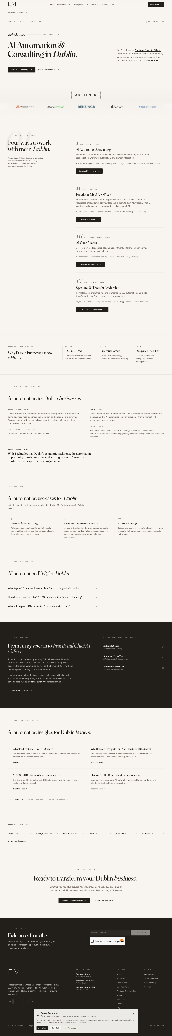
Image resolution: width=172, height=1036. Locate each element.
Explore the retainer (87, 219)
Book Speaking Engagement (90, 309)
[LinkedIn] (10, 1001)
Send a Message (150, 983)
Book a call (154, 5)
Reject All (55, 1028)
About (51, 5)
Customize (71, 1028)
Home (12, 12)
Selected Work (123, 987)
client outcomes (38, 681)
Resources (121, 999)
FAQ (113, 5)
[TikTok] (32, 1001)
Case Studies (93, 5)
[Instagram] (27, 1001)
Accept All (42, 1028)
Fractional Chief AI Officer (148, 50)
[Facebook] (21, 1001)
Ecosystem (78, 5)
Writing (105, 5)
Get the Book (149, 987)
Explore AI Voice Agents (88, 264)
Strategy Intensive (151, 978)
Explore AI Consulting (19, 70)
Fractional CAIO (64, 5)
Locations (23, 12)
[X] (15, 1001)
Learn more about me (19, 691)
